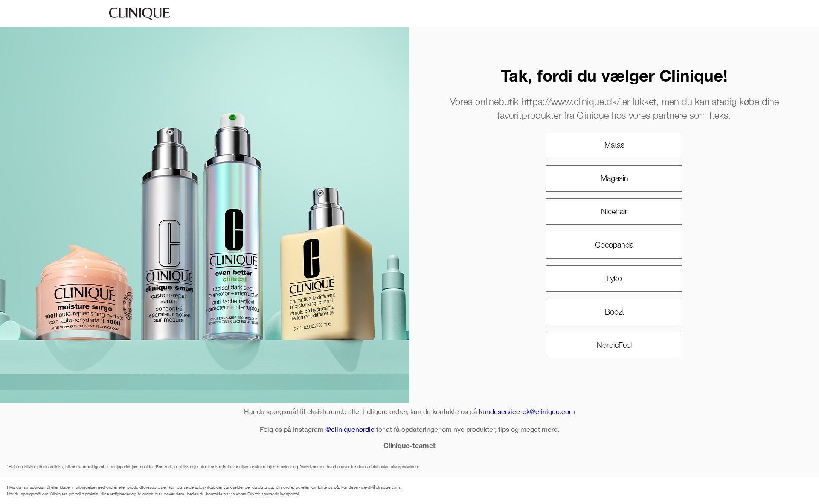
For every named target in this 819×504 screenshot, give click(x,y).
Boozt (614, 311)
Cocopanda (614, 244)
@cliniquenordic (350, 429)
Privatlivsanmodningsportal (273, 493)
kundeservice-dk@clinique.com (527, 411)
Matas (614, 144)
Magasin (614, 178)
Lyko (614, 278)
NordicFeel (614, 345)
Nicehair (614, 211)
